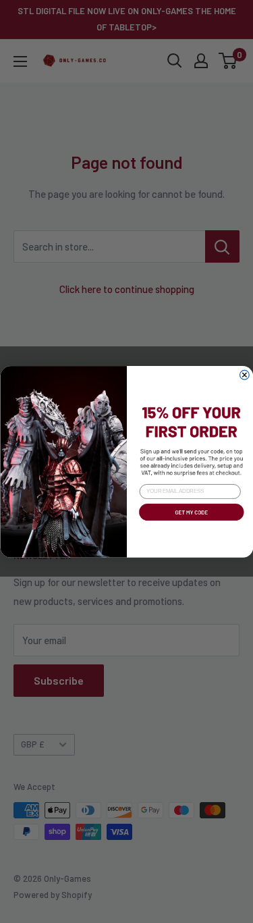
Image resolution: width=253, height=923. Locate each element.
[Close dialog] (244, 374)
